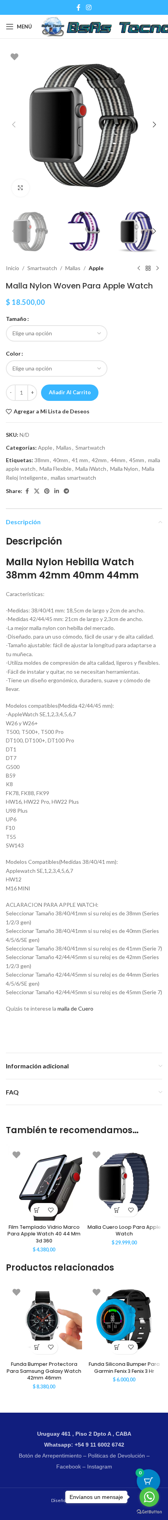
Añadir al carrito (70, 392)
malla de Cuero (74, 1008)
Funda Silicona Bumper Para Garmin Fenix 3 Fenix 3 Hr (124, 1367)
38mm (41, 460)
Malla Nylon (124, 468)
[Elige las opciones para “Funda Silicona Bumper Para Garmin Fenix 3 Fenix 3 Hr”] (117, 1347)
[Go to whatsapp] (149, 1497)
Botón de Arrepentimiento (50, 1455)
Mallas (72, 268)
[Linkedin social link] (56, 491)
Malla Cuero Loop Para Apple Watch (124, 1230)
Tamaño (16, 318)
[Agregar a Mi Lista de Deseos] (51, 1210)
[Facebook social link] (78, 7)
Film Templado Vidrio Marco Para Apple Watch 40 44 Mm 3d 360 (43, 1234)
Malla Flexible (55, 468)
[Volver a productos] (148, 268)
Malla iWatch (90, 468)
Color (13, 353)
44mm (118, 460)
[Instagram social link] (88, 7)
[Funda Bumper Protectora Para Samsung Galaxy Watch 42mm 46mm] (44, 1320)
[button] (13, 124)
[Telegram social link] (66, 491)
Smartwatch (42, 268)
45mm (136, 460)
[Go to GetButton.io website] (149, 1512)
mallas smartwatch (73, 477)
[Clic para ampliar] (20, 188)
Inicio (12, 268)
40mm (60, 460)
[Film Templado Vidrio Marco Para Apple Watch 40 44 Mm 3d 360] (44, 1182)
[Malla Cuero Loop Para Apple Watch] (124, 1182)
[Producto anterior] (138, 268)
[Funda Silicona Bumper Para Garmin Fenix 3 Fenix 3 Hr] (124, 1320)
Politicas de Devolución (116, 1455)
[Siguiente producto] (157, 268)
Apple (96, 268)
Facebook (68, 1466)
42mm (99, 460)
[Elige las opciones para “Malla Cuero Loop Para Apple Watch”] (117, 1210)
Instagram (99, 1466)
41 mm (80, 460)
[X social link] (37, 491)
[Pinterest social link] (47, 491)
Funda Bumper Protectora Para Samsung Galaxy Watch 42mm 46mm (44, 1371)
